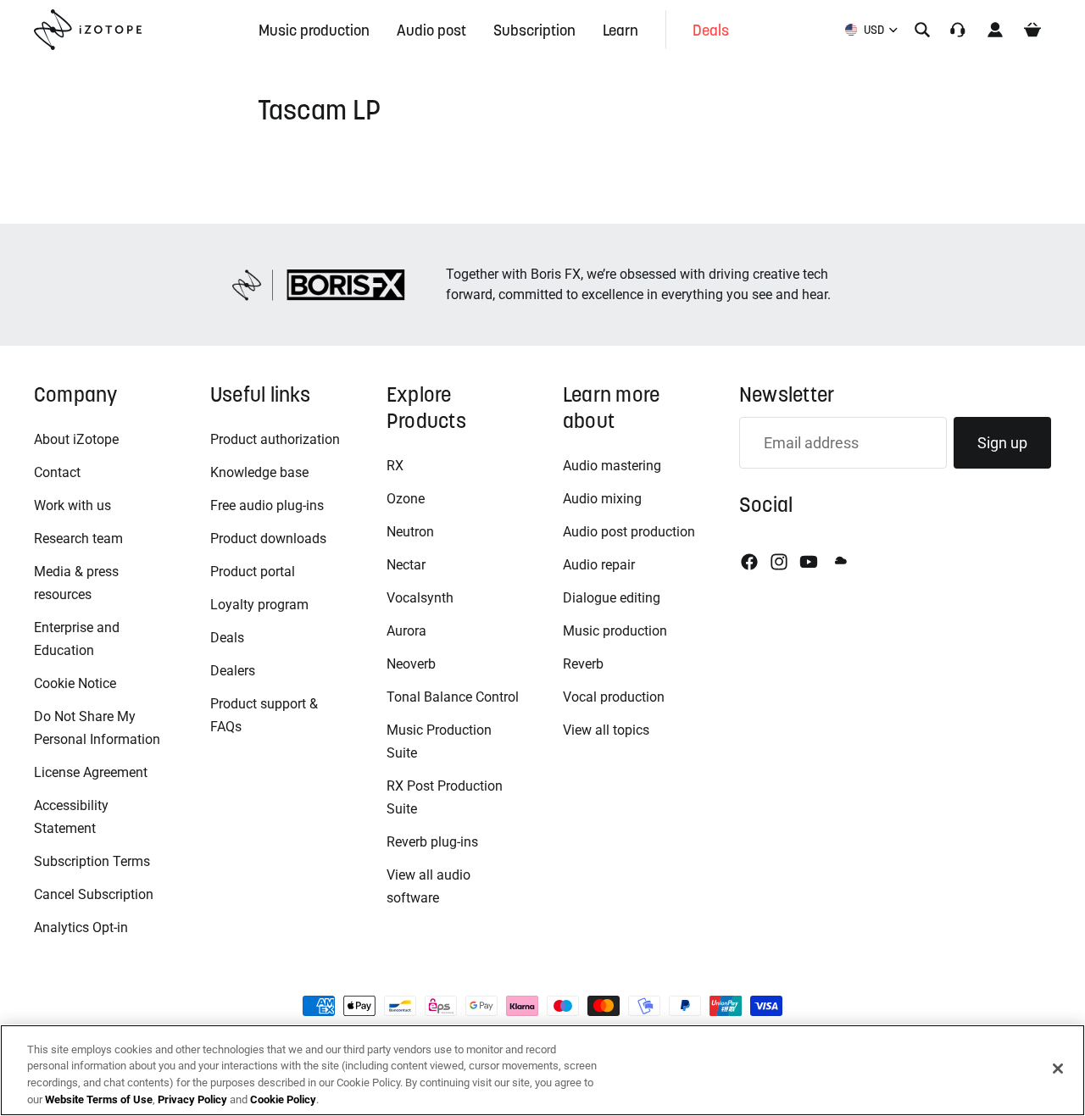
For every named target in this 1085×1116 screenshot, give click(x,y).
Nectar (406, 565)
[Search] (922, 29)
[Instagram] (779, 562)
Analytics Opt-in (81, 927)
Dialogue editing (611, 598)
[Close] (1058, 1068)
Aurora (406, 631)
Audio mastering (612, 466)
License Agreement (90, 772)
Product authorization (275, 439)
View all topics (606, 730)
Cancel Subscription (93, 894)
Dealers (232, 671)
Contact (57, 472)
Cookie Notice (75, 683)
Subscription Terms (92, 861)
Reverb (583, 664)
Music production (615, 631)
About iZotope (76, 439)
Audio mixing (602, 499)
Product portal (252, 572)
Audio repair (599, 565)
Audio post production (629, 532)
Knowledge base (259, 472)
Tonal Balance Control (453, 697)
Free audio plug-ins (267, 505)
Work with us (72, 505)
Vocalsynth (420, 598)
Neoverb (411, 664)
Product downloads (268, 538)
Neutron (410, 532)
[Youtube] (808, 562)
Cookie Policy (283, 1098)
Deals (227, 638)
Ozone (406, 499)
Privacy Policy (192, 1098)
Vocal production (614, 697)
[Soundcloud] (839, 562)
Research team (78, 538)
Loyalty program (259, 605)
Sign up (1002, 443)
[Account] (995, 29)
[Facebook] (749, 562)
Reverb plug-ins (432, 842)
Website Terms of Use (99, 1098)
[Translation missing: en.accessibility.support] (957, 29)
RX (395, 466)
